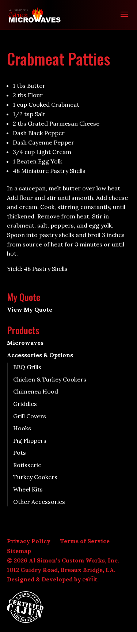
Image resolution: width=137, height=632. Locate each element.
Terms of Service (85, 541)
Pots (19, 452)
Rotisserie (27, 465)
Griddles (25, 403)
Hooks (22, 428)
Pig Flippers (29, 440)
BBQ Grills (27, 367)
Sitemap (19, 550)
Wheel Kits (28, 489)
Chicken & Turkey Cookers (49, 379)
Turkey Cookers (35, 477)
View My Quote (29, 309)
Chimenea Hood (35, 391)
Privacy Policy (28, 541)
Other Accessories (39, 501)
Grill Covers (29, 416)
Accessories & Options (40, 355)
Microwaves (25, 342)
